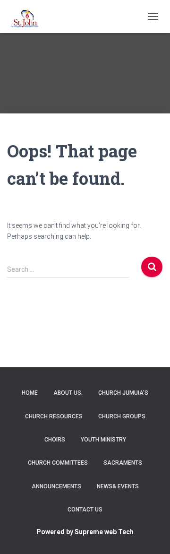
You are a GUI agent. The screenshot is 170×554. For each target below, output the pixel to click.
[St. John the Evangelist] (31, 16)
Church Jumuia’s (123, 393)
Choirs (54, 439)
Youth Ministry (103, 439)
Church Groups (121, 416)
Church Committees (58, 462)
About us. (68, 393)
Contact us (85, 509)
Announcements (56, 486)
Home (30, 393)
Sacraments (122, 462)
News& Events (118, 486)
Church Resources (54, 416)
